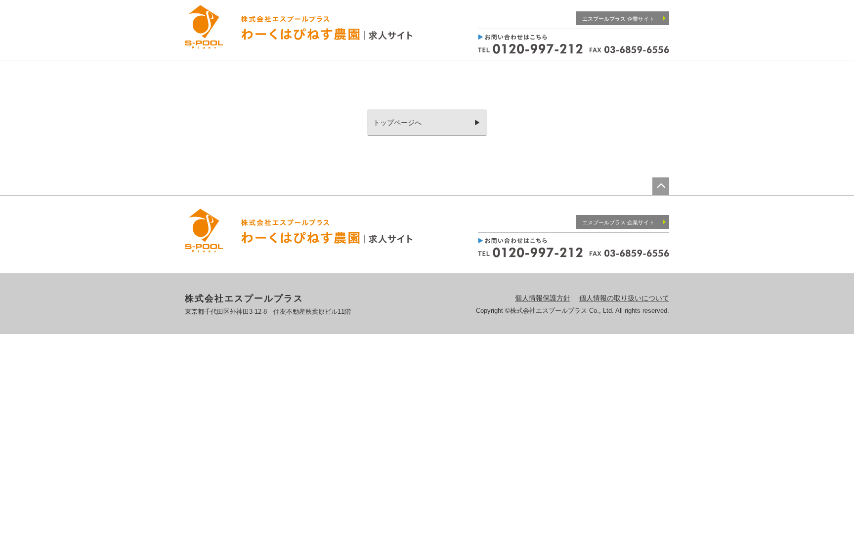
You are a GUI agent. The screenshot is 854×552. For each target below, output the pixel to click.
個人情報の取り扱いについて (624, 298)
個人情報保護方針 (542, 298)
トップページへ (397, 123)
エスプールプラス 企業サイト (618, 19)
